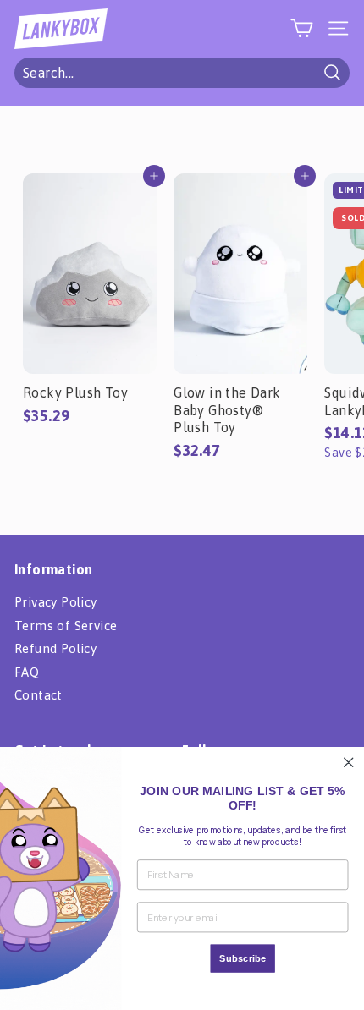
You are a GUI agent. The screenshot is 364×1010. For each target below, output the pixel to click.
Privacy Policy (55, 602)
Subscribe (243, 958)
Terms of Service (65, 625)
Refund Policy (55, 648)
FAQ (26, 672)
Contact (38, 695)
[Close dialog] (348, 762)
